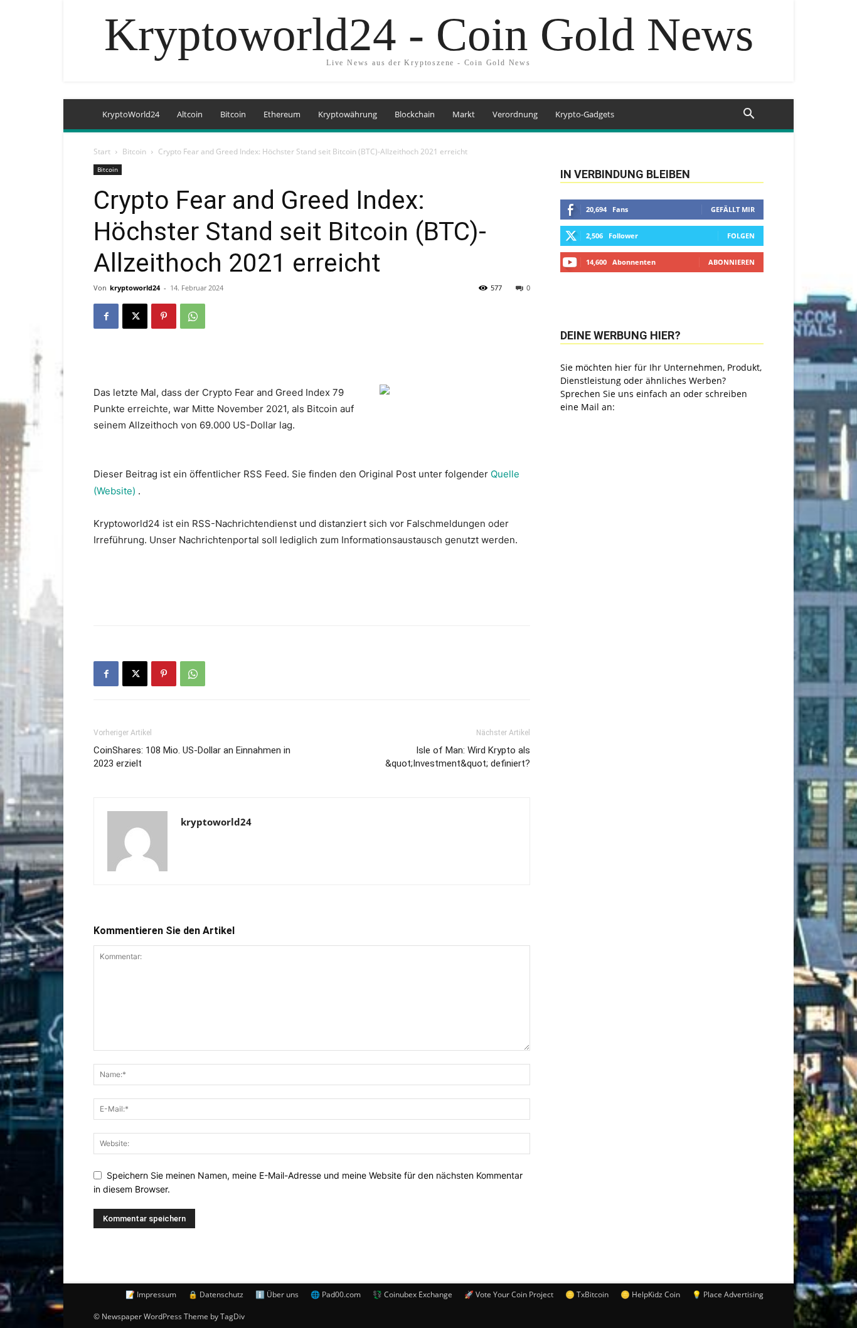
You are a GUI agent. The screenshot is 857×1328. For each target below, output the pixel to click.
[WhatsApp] (192, 316)
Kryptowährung (347, 114)
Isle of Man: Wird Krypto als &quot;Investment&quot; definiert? (457, 757)
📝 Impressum (150, 1294)
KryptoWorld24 (130, 114)
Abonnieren (731, 262)
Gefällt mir (733, 209)
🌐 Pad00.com (336, 1294)
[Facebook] (106, 316)
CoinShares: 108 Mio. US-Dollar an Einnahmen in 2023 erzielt (191, 757)
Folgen (741, 235)
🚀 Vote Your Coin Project (508, 1294)
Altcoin (190, 114)
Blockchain (415, 114)
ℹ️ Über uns (277, 1294)
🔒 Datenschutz (215, 1294)
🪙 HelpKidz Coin (650, 1294)
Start (101, 151)
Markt (463, 114)
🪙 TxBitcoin (587, 1294)
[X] (134, 316)
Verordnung (515, 114)
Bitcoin (233, 114)
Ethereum (282, 114)
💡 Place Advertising (728, 1294)
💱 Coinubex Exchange (412, 1294)
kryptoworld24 (135, 287)
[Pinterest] (163, 316)
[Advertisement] (312, 583)
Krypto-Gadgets (584, 114)
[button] (748, 115)
